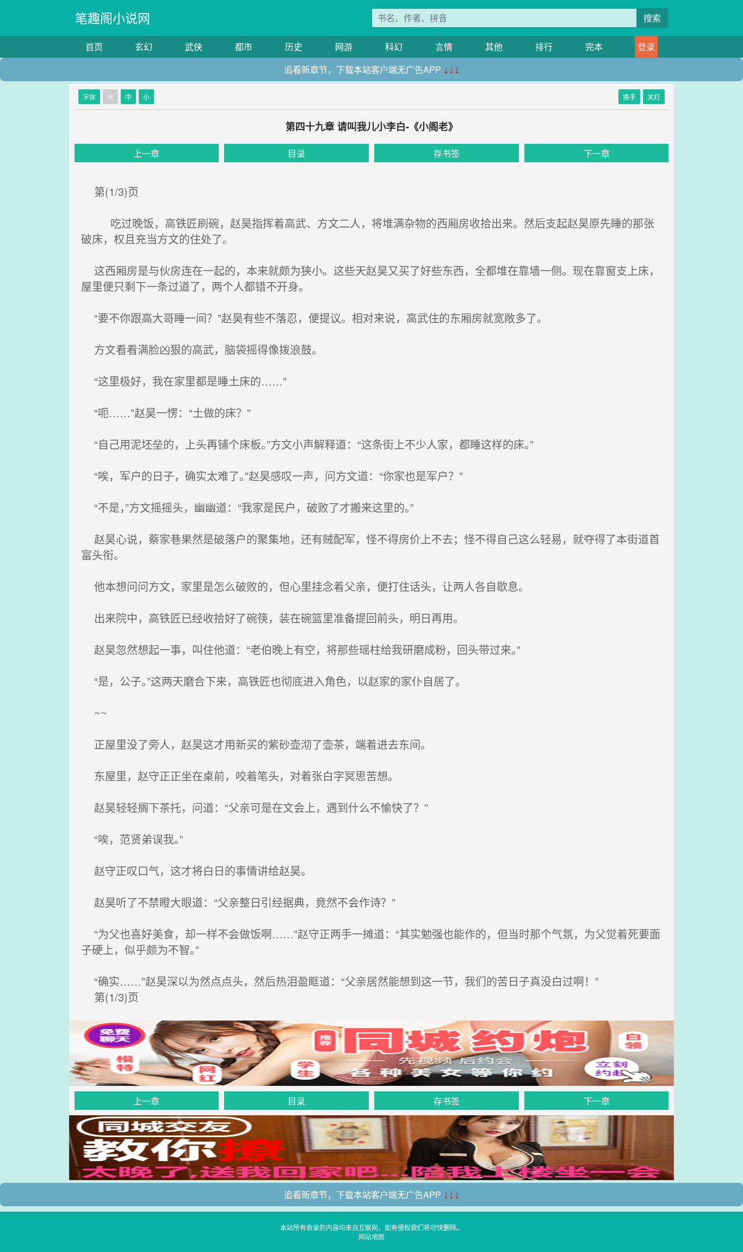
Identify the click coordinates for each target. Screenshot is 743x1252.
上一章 (146, 153)
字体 (89, 96)
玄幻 (143, 46)
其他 (494, 46)
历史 (293, 46)
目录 (296, 153)
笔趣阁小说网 (112, 18)
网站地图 (371, 1236)
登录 (646, 46)
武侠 (193, 46)
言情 (444, 46)
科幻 (394, 46)
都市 (243, 46)
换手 (629, 96)
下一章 (597, 153)
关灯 (653, 96)
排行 (544, 46)
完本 (594, 46)
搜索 (652, 17)
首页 (94, 46)
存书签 (447, 153)
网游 (343, 46)
